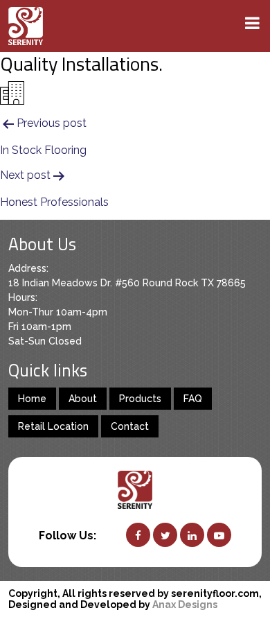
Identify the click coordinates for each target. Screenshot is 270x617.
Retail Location (53, 426)
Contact (130, 426)
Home (32, 398)
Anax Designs (184, 604)
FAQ (192, 398)
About (83, 398)
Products (140, 398)
